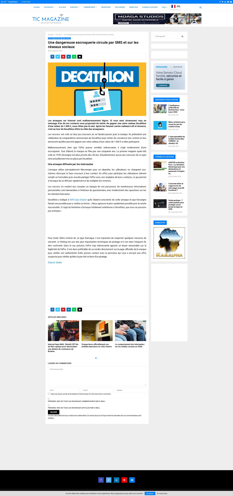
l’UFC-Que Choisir (78, 199)
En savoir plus (162, 493)
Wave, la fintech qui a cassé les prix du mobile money (176, 124)
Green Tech (133, 7)
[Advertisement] (97, 284)
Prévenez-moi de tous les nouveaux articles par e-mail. (74, 408)
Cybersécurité (89, 7)
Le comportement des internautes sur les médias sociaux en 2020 (129, 345)
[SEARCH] (182, 36)
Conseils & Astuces (150, 7)
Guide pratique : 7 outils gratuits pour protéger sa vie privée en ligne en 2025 (176, 204)
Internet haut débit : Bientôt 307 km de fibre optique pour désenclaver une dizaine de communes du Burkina (63, 348)
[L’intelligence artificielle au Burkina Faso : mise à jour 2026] (160, 108)
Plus (164, 7)
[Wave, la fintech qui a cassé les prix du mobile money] (160, 125)
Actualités (48, 7)
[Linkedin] (116, 480)
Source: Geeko (55, 262)
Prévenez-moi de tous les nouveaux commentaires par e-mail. (77, 401)
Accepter (150, 493)
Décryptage (106, 7)
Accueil (37, 7)
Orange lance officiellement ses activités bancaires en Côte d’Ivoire (97, 345)
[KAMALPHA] (169, 243)
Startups (74, 7)
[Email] (132, 480)
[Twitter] (108, 480)
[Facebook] (101, 480)
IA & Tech (62, 7)
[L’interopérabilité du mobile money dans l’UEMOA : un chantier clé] (160, 140)
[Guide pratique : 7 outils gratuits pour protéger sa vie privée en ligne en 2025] (160, 203)
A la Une (51, 38)
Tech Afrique (120, 7)
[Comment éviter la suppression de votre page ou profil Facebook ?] (160, 187)
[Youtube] (124, 480)
